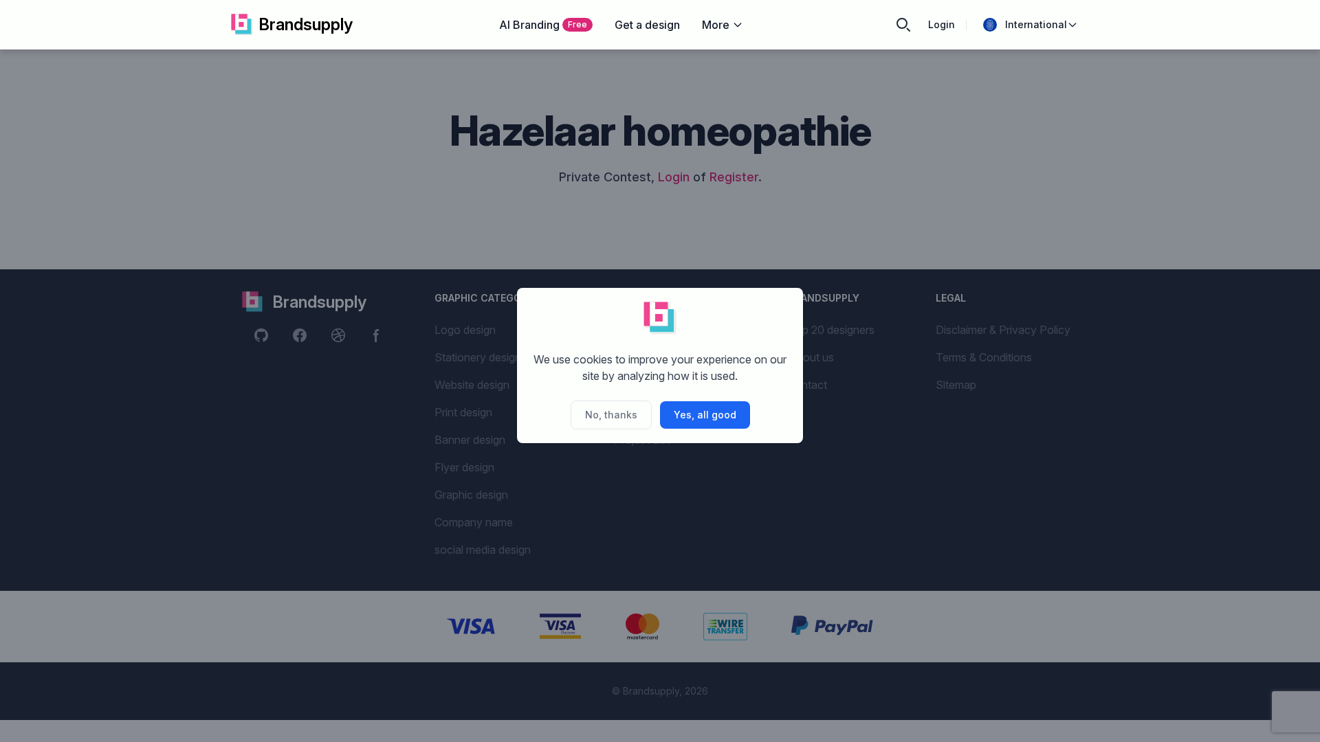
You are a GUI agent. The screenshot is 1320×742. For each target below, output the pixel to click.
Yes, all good (705, 414)
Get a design (647, 25)
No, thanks (611, 414)
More (715, 25)
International (1036, 24)
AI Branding (543, 25)
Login (941, 24)
